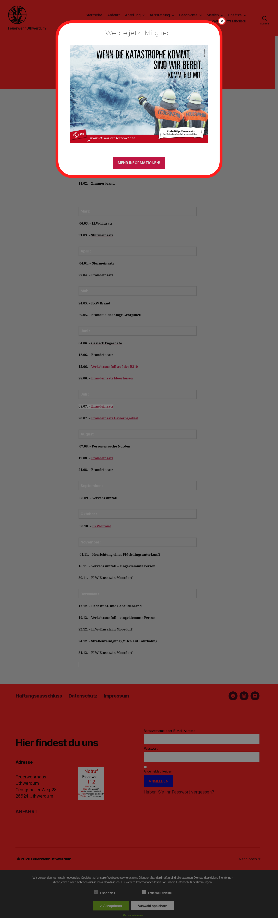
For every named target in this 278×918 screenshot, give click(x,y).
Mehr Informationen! (139, 163)
